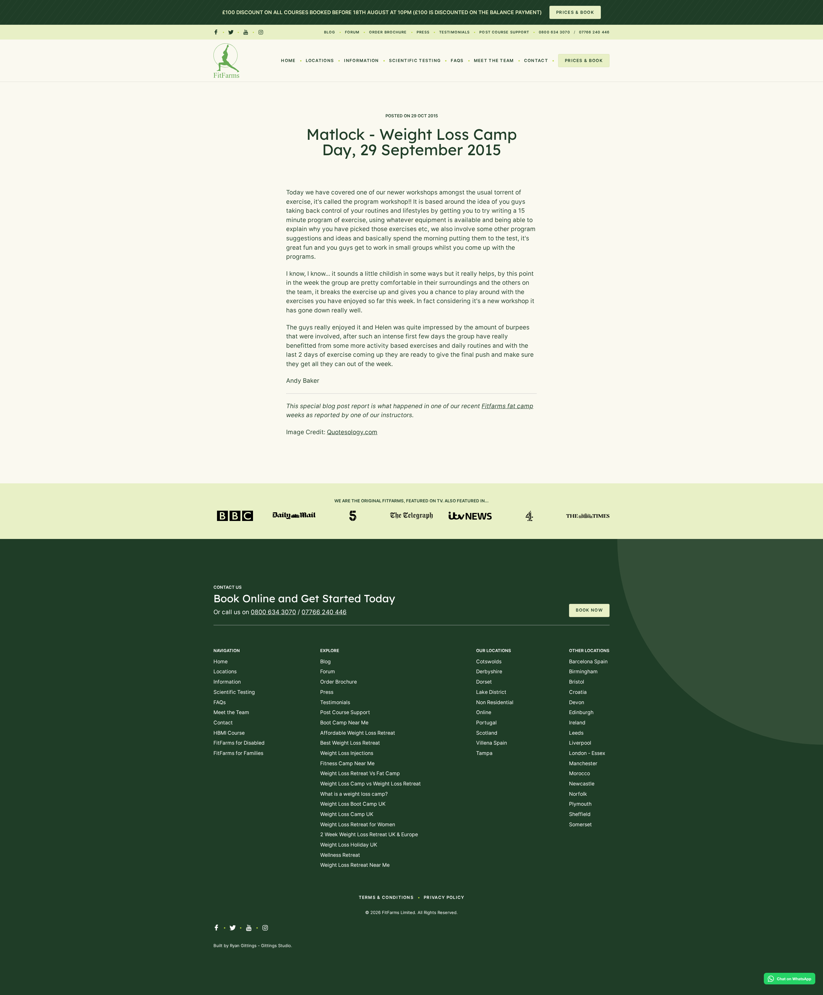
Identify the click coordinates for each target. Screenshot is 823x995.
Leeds (576, 733)
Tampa (484, 753)
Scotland (486, 733)
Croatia (578, 692)
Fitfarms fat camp (507, 406)
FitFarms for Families (238, 753)
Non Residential (494, 702)
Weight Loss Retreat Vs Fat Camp (360, 773)
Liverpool (580, 743)
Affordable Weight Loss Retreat (357, 733)
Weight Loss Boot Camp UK (352, 804)
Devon (576, 702)
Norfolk (578, 794)
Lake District (491, 692)
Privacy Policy (444, 897)
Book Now (589, 610)
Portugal (486, 723)
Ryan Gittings (243, 945)
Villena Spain (491, 743)
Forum (352, 32)
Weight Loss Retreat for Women (357, 824)
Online (483, 712)
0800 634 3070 (554, 32)
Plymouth (580, 804)
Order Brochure (388, 32)
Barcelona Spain (588, 662)
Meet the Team (494, 60)
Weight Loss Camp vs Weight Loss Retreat (370, 784)
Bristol (576, 682)
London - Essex (587, 753)
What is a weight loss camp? (354, 794)
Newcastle (581, 784)
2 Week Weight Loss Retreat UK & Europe (369, 834)
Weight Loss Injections (346, 753)
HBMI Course (229, 733)
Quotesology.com (352, 432)
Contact (536, 60)
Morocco (579, 773)
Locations (320, 60)
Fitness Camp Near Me (347, 763)
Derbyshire (489, 671)
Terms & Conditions (386, 897)
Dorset (484, 682)
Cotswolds (489, 662)
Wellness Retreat (340, 855)
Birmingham (583, 671)
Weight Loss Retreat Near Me (355, 865)
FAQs (457, 60)
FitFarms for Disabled (239, 743)
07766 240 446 (594, 32)
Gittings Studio (276, 945)
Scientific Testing (415, 60)
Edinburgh (581, 712)
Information (361, 60)
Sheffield (580, 814)
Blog (329, 32)
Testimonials (454, 32)
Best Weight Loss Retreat (350, 743)
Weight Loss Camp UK (346, 814)
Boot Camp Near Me (344, 723)
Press (423, 32)
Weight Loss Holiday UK (348, 845)
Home (288, 60)
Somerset (580, 824)
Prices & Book (575, 12)
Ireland (577, 723)
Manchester (583, 763)
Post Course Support (504, 32)
